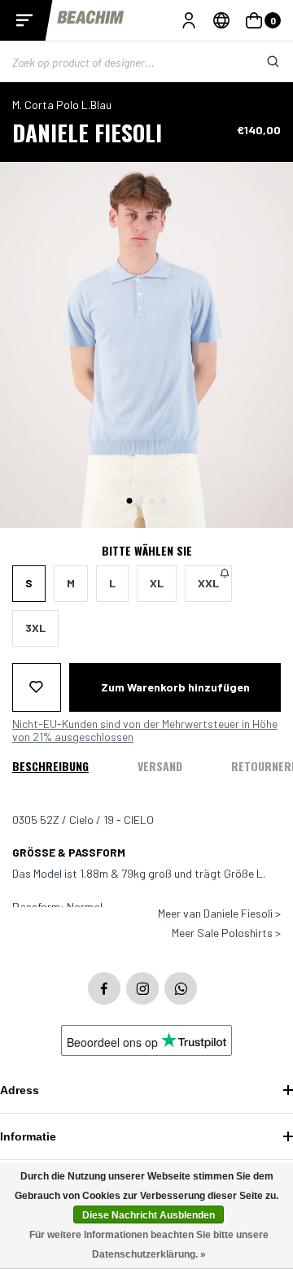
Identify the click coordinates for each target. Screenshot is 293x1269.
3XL (35, 627)
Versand (160, 765)
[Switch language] (221, 20)
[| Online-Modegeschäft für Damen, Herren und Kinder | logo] (91, 20)
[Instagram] (142, 988)
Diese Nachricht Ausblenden (148, 1215)
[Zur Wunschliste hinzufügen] (36, 687)
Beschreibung (50, 765)
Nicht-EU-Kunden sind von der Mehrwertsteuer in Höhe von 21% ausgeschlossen (145, 730)
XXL (208, 583)
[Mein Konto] (189, 20)
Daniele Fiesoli (87, 132)
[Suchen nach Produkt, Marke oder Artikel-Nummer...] (260, 61)
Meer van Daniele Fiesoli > (219, 913)
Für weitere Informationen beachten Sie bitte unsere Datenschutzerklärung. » (149, 1244)
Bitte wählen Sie (147, 550)
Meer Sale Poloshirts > (226, 933)
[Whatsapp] (180, 988)
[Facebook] (104, 988)
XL (157, 583)
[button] (130, 501)
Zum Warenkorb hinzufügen (175, 687)
